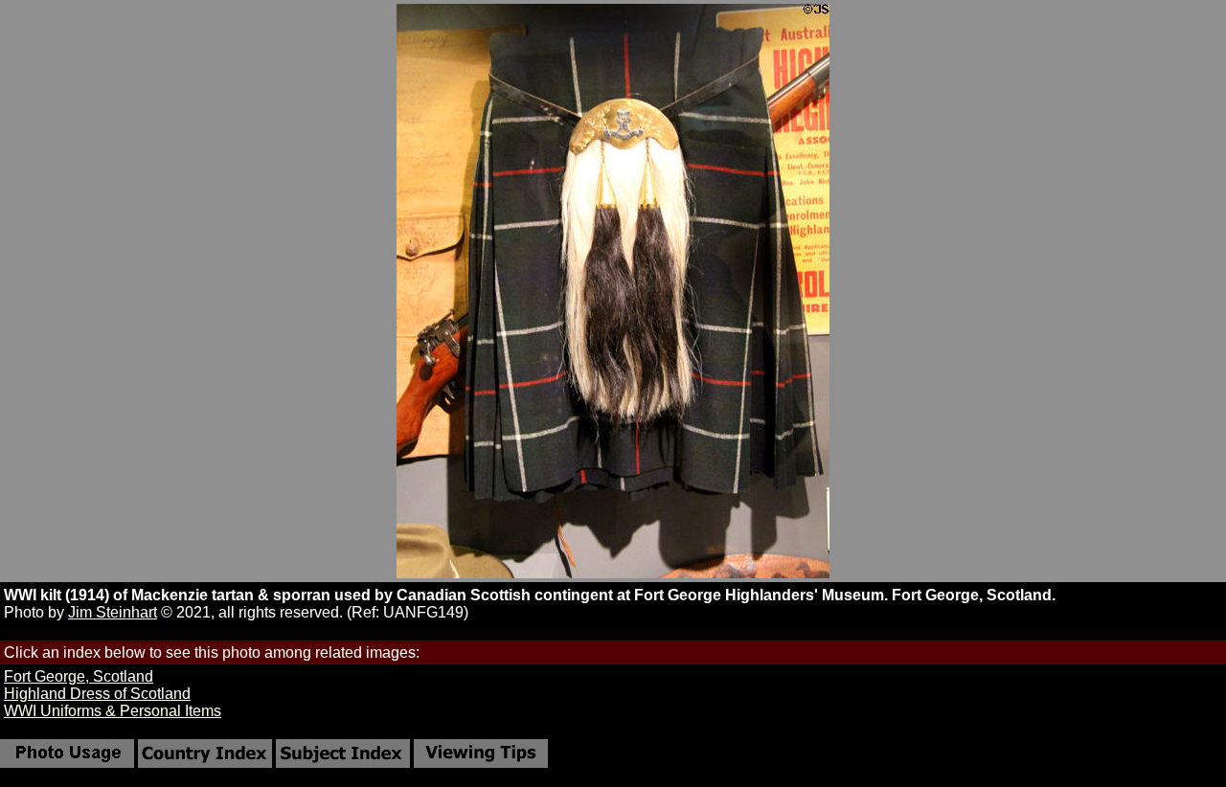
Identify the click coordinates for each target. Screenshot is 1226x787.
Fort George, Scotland (78, 676)
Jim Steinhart (112, 612)
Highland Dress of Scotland (97, 694)
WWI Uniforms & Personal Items (112, 711)
